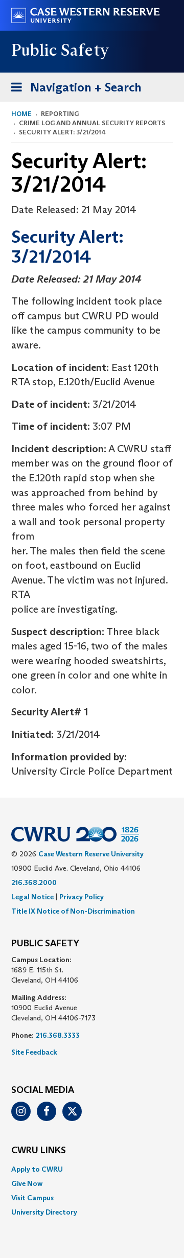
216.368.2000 (34, 882)
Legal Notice (32, 896)
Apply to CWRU (37, 1169)
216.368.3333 (58, 1035)
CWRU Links (38, 1151)
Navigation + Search (73, 90)
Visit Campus (32, 1197)
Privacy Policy (81, 896)
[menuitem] (92, 1169)
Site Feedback (34, 1052)
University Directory (44, 1212)
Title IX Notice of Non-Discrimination (73, 911)
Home (21, 114)
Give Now (26, 1183)
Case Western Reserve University (91, 853)
